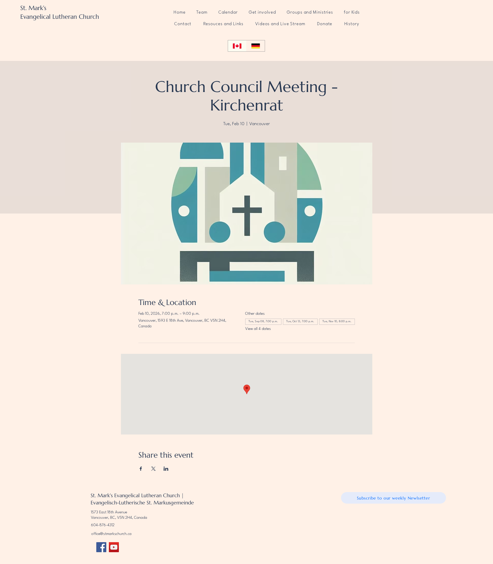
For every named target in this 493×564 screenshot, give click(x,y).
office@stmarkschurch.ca (111, 534)
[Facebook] (101, 547)
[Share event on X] (153, 469)
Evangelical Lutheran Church (59, 17)
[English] (237, 45)
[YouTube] (114, 547)
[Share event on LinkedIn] (166, 469)
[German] (255, 45)
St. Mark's (33, 8)
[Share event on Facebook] (140, 469)
